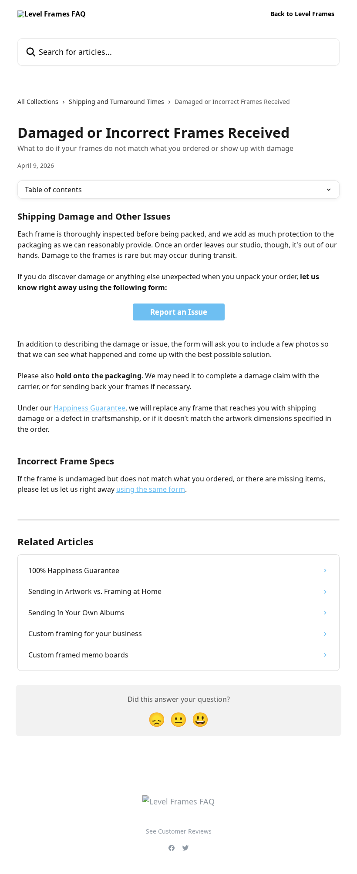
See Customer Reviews (179, 831)
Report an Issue (178, 312)
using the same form (150, 489)
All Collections (37, 101)
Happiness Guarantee (89, 408)
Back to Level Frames (302, 14)
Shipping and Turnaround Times (116, 101)
